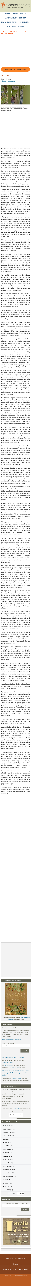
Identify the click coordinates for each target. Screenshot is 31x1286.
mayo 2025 (6, 1149)
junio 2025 (6, 1146)
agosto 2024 (6, 1179)
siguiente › (21, 1193)
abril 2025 (6, 1152)
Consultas (23, 14)
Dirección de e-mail (8, 1043)
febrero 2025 (7, 1159)
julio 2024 (6, 1183)
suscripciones (17, 1078)
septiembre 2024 (8, 1176)
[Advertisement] (15, 52)
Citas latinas (11, 26)
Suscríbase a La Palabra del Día (15, 69)
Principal (8, 14)
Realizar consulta (16, 1115)
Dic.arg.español (20, 1258)
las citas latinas (14, 1067)
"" (8, 1062)
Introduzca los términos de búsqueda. (15, 1203)
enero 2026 (6, 1125)
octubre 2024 (7, 1173)
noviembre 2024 (8, 1169)
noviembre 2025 (8, 1132)
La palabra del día (11, 18)
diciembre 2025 (7, 1129)
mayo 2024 (6, 1190)
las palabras (8, 1065)
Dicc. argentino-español (9, 22)
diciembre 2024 (7, 1166)
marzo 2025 (6, 1156)
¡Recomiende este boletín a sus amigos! (14, 1057)
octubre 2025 (7, 1136)
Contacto (21, 26)
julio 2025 (6, 1142)
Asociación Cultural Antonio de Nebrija (15, 1269)
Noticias (15, 14)
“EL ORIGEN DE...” (24, 22)
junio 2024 (6, 1186)
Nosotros (16, 1264)
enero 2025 (6, 1163)
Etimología (22, 18)
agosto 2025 (6, 1139)
